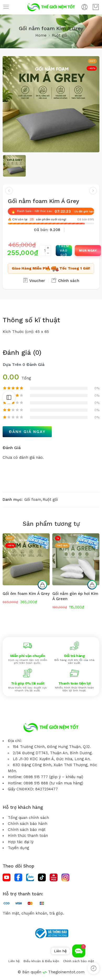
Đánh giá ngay (27, 431)
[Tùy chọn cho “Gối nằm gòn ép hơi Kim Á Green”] (92, 584)
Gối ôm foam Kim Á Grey (26, 593)
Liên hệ (14, 961)
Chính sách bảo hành (27, 824)
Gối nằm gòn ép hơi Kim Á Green (75, 596)
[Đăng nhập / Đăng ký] (84, 7)
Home (41, 35)
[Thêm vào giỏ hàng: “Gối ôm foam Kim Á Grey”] (42, 584)
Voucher (36, 280)
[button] (78, 950)
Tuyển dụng (18, 848)
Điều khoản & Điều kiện (41, 961)
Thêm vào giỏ (63, 250)
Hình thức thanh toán (28, 835)
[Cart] (95, 7)
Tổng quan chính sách (28, 818)
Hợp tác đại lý (20, 842)
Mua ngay (88, 250)
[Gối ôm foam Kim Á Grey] (9, 190)
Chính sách (68, 280)
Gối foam (32, 499)
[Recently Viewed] (93, 968)
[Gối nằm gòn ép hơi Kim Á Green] (75, 559)
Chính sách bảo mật (27, 830)
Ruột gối (59, 35)
